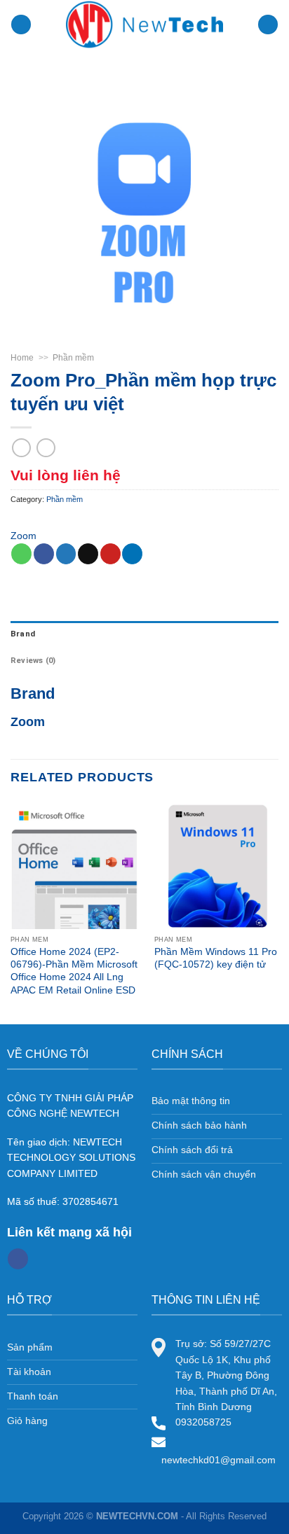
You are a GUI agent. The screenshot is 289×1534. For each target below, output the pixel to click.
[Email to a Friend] (88, 553)
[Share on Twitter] (66, 553)
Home (22, 358)
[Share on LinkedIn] (132, 553)
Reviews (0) (33, 660)
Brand (23, 634)
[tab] (144, 634)
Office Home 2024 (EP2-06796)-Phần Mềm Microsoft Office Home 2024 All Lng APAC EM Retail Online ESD (74, 971)
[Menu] (21, 25)
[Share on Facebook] (44, 553)
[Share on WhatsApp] (21, 553)
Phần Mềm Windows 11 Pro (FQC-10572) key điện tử (215, 958)
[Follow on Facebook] (18, 1258)
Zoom (23, 535)
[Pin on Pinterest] (110, 553)
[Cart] (268, 25)
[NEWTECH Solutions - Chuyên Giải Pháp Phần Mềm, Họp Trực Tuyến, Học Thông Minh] (144, 24)
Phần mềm (73, 358)
